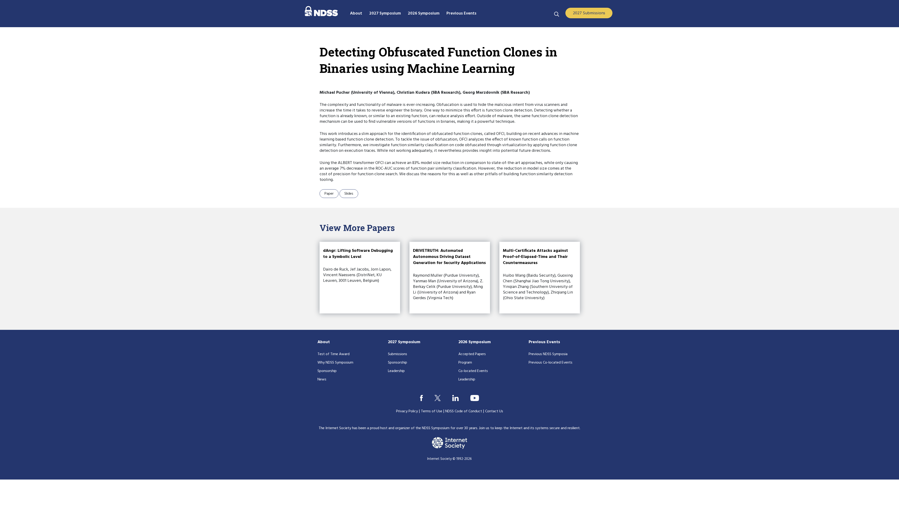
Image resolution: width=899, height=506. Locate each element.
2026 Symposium (474, 342)
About (323, 342)
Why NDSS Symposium (335, 363)
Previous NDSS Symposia (548, 354)
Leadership (396, 371)
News (321, 379)
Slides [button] (348, 194)
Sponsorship (327, 371)
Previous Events (544, 342)
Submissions (397, 354)
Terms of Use (431, 411)
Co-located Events (473, 371)
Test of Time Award (333, 354)
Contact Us (494, 411)
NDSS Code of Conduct (463, 411)
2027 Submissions (589, 13)
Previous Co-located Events (550, 363)
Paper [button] (329, 194)
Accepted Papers (472, 354)
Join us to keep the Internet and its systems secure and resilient (529, 428)
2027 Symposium (404, 342)
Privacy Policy (407, 411)
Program (465, 363)
